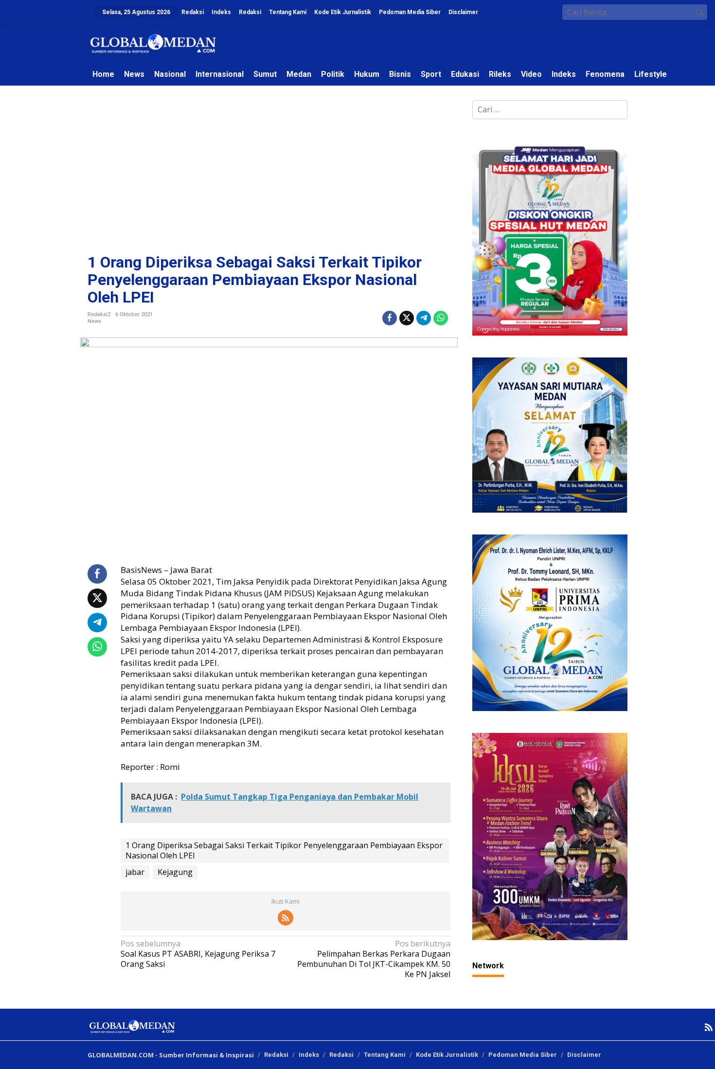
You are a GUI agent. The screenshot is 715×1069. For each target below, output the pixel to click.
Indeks (309, 1054)
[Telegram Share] (423, 318)
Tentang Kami (385, 1054)
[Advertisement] (269, 180)
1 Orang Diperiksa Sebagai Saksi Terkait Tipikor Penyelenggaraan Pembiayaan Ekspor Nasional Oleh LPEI (284, 850)
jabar (134, 872)
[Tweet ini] (406, 318)
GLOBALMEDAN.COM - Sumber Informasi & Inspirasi (171, 1055)
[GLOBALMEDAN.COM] (153, 42)
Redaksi (276, 1054)
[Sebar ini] (389, 318)
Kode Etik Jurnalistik (447, 1054)
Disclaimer (584, 1054)
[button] (699, 12)
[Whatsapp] (440, 318)
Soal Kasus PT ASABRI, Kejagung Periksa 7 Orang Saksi (198, 954)
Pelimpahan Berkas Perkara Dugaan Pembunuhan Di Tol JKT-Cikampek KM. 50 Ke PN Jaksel (373, 959)
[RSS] (285, 918)
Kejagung (175, 872)
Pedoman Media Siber (522, 1054)
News (94, 321)
